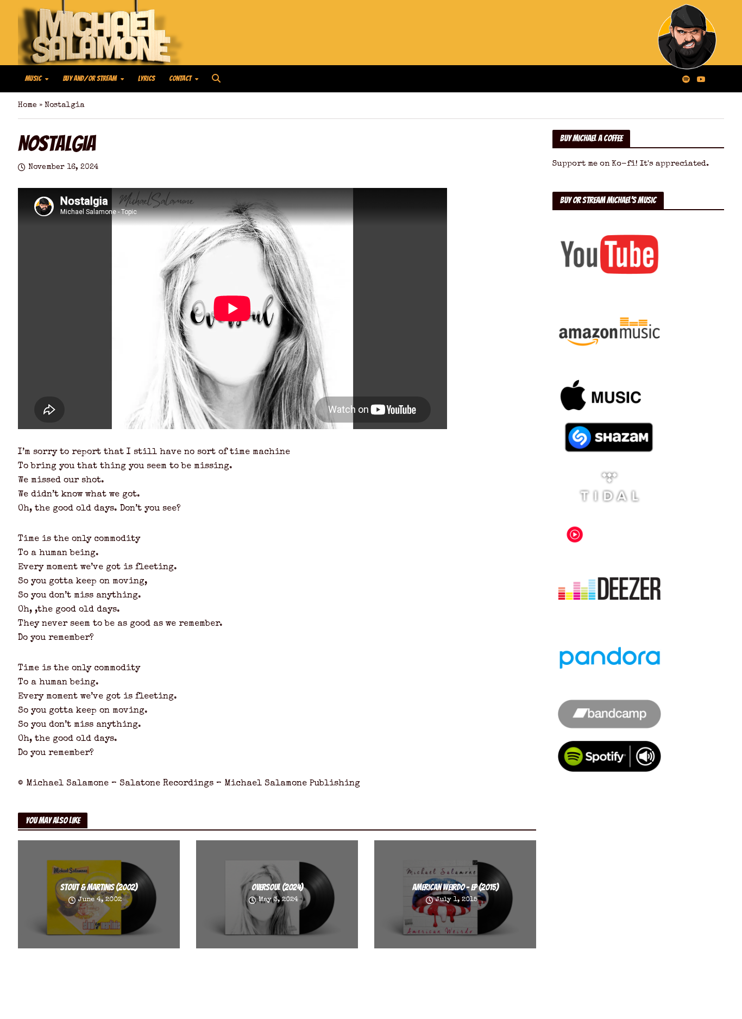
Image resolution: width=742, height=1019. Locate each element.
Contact (180, 78)
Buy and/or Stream (89, 78)
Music (33, 78)
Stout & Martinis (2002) (98, 887)
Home (27, 105)
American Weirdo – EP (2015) (455, 887)
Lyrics (146, 78)
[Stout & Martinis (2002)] (99, 893)
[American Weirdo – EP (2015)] (455, 893)
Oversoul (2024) (277, 887)
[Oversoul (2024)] (277, 893)
